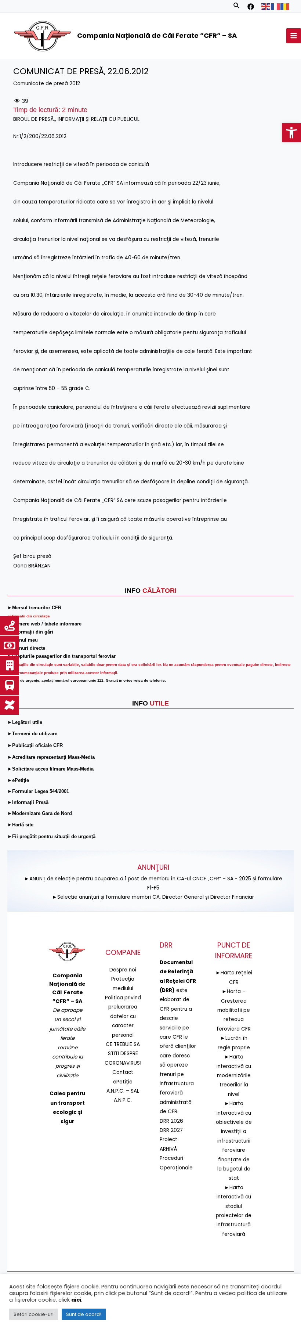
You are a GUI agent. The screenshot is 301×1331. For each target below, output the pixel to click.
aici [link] (76, 1299)
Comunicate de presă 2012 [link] (46, 83)
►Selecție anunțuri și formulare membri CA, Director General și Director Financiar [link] (153, 897)
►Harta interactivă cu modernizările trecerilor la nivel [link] (234, 1075)
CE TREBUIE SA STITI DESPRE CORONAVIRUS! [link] (123, 1054)
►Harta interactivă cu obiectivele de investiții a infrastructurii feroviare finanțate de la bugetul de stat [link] (234, 1141)
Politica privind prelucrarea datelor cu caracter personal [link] (123, 1016)
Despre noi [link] (122, 969)
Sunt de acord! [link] (83, 1314)
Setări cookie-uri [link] (34, 1314)
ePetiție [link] (123, 1081)
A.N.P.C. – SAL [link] (122, 1090)
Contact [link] (122, 1072)
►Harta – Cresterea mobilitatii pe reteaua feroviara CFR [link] (234, 1010)
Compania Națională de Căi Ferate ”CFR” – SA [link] (157, 35)
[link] (291, 132)
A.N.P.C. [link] (123, 1100)
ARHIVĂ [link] (168, 1149)
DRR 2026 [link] (171, 1121)
